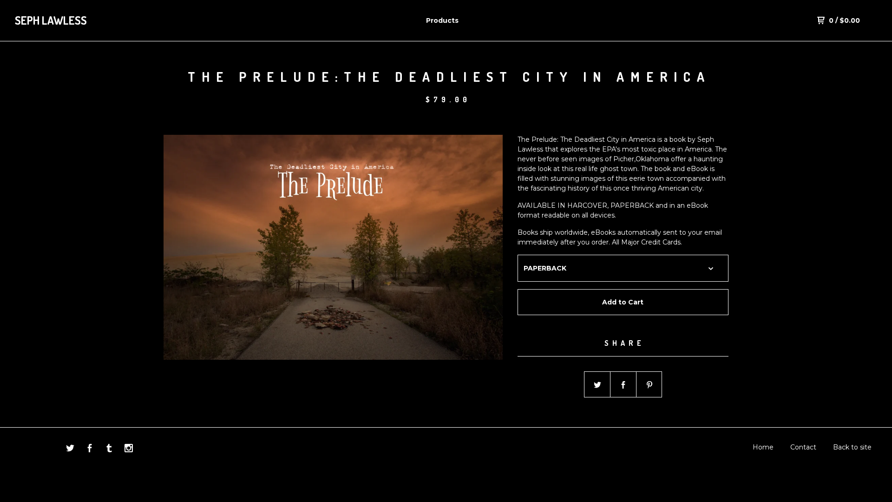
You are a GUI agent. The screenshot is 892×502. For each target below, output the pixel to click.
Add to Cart (622, 302)
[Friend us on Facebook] (89, 449)
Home (763, 447)
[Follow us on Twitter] (70, 449)
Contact (803, 447)
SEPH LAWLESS (51, 20)
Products (442, 20)
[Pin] (649, 385)
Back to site (852, 447)
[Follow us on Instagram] (128, 449)
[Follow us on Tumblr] (109, 449)
